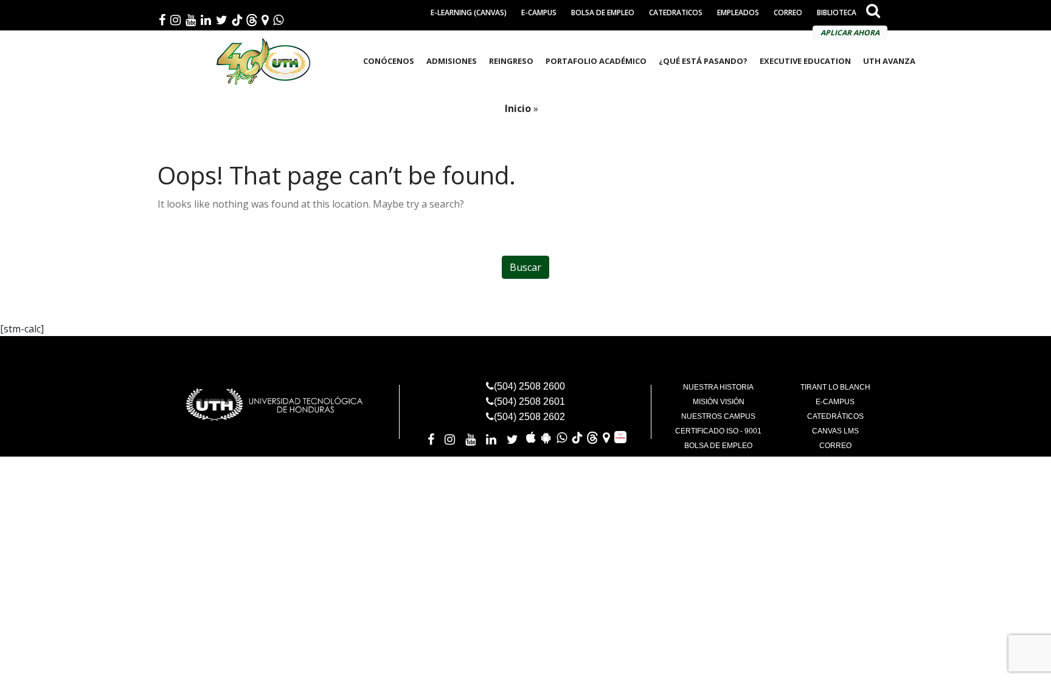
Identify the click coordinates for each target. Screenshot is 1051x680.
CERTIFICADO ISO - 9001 (718, 431)
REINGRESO (511, 60)
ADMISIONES (451, 60)
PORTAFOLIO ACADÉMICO (596, 60)
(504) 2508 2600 (529, 386)
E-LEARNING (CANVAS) (469, 12)
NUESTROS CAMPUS (718, 416)
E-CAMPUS (539, 12)
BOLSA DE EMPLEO (602, 12)
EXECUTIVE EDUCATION (805, 60)
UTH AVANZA (889, 60)
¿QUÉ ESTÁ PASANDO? (703, 60)
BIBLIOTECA (836, 12)
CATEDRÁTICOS (835, 416)
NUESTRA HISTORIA (718, 387)
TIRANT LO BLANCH (835, 387)
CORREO (788, 12)
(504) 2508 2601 (529, 401)
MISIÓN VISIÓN (718, 402)
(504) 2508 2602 (529, 417)
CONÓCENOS (388, 60)
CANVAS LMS (835, 431)
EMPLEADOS (738, 12)
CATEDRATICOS (675, 12)
